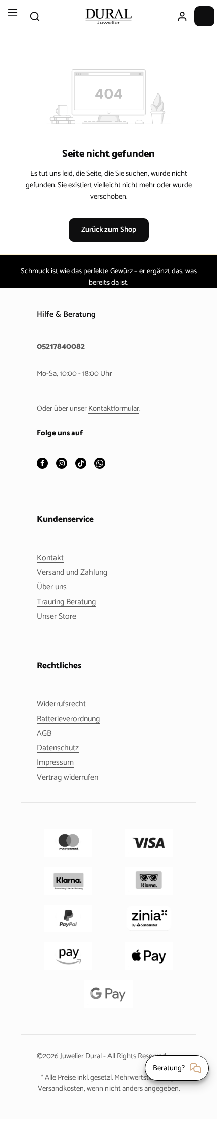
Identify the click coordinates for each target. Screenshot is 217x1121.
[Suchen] (35, 16)
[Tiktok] (80, 464)
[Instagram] (61, 464)
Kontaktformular (113, 409)
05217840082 (61, 347)
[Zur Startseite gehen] (108, 16)
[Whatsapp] (99, 464)
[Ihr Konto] (182, 16)
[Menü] (13, 16)
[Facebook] (42, 464)
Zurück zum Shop (108, 230)
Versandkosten (61, 1089)
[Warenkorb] (204, 16)
